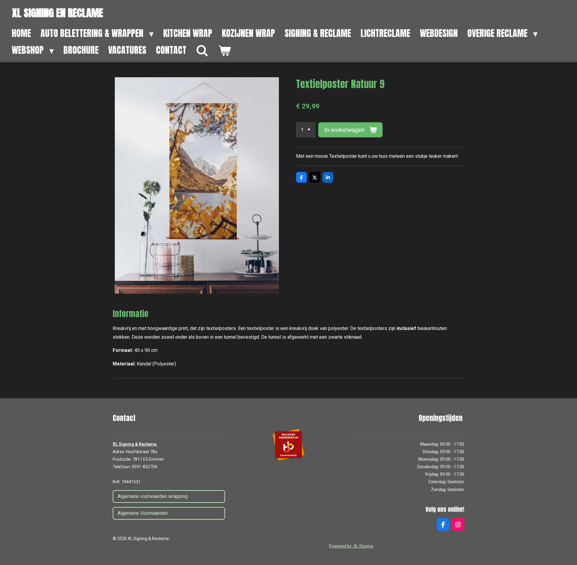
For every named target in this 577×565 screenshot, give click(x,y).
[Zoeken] (202, 50)
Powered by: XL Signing (351, 546)
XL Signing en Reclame (57, 12)
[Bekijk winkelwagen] (224, 50)
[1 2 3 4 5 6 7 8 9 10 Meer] (305, 129)
